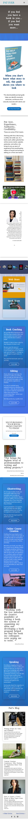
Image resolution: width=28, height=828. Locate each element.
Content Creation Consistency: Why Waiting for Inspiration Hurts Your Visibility (13, 764)
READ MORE (14, 520)
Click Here (14, 639)
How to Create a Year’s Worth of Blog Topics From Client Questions (13, 798)
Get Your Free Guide (14, 108)
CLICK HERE (14, 284)
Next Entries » (20, 813)
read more (6, 739)
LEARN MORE (14, 435)
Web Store (14, 279)
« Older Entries (7, 813)
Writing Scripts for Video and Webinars (12, 729)
